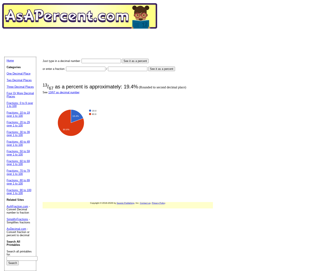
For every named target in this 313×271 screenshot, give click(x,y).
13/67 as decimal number (63, 92)
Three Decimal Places (20, 86)
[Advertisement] (81, 38)
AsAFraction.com (17, 206)
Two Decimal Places (19, 80)
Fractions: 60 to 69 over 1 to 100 (18, 163)
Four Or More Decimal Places (20, 95)
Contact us (145, 203)
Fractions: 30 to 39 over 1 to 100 (18, 133)
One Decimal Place (18, 73)
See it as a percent (135, 61)
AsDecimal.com (16, 228)
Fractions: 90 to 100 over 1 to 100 (19, 192)
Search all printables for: (19, 253)
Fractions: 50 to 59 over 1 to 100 (18, 153)
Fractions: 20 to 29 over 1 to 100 (18, 124)
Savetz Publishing (125, 203)
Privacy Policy (158, 203)
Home (10, 60)
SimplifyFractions (17, 219)
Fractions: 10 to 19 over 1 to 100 (18, 114)
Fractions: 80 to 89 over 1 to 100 (18, 182)
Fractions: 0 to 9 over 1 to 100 (20, 104)
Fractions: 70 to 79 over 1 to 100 (18, 172)
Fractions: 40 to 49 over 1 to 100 (18, 143)
